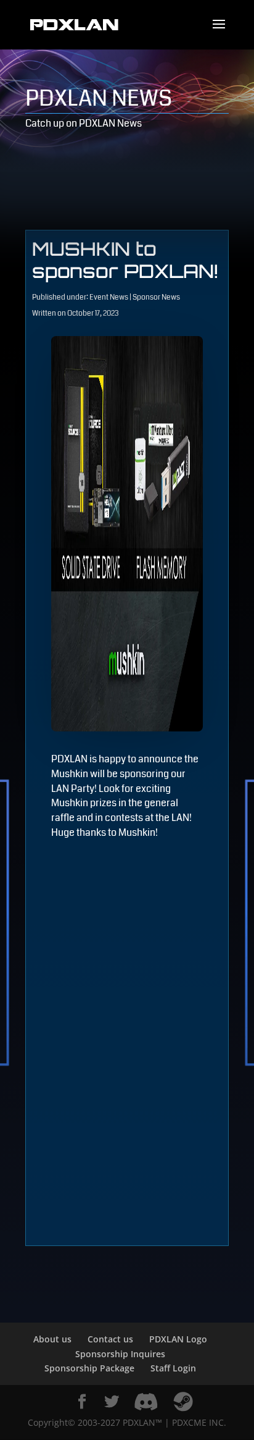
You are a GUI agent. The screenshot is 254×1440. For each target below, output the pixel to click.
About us (52, 1339)
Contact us (110, 1339)
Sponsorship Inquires (120, 1354)
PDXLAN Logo (178, 1339)
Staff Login (173, 1368)
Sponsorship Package (89, 1368)
